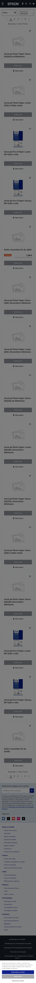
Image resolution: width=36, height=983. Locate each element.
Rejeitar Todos (18, 976)
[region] (18, 971)
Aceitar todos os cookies (18, 972)
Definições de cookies (18, 980)
